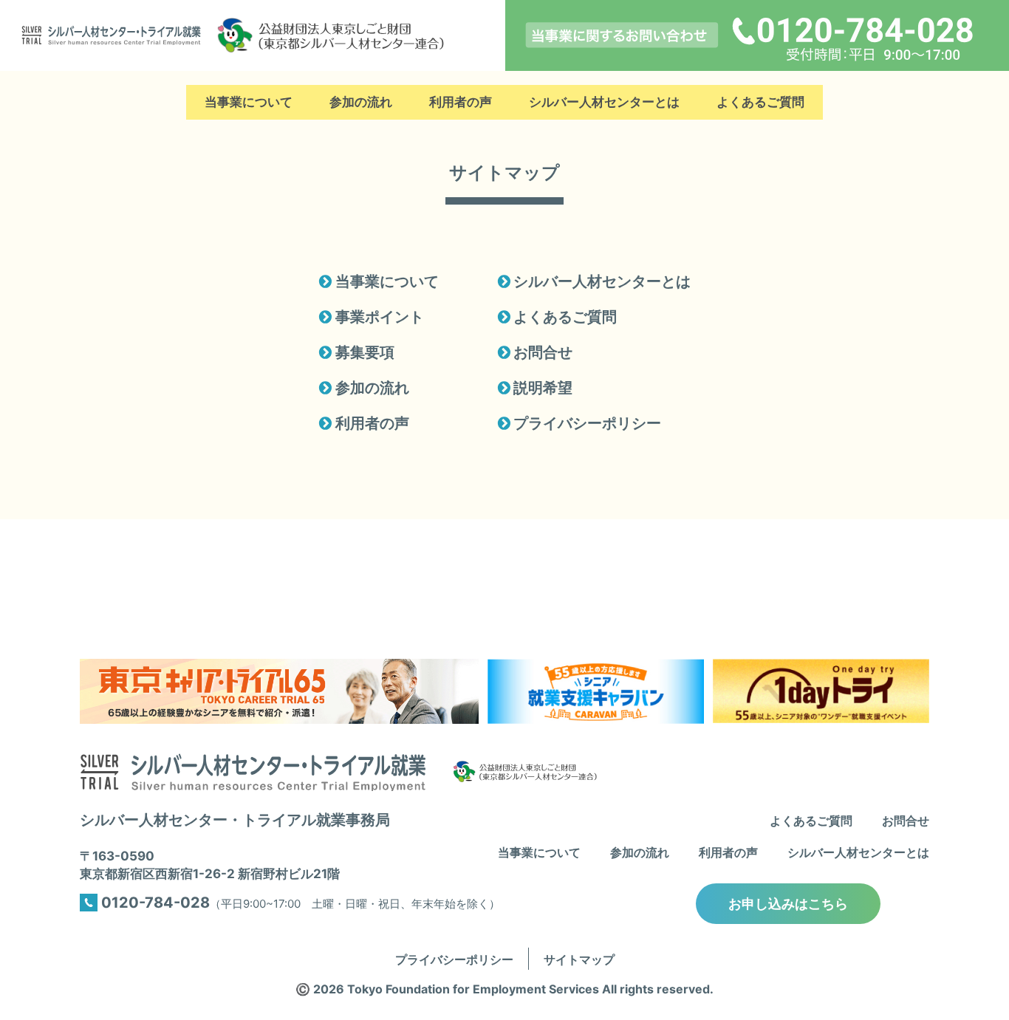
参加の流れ (360, 102)
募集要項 (363, 352)
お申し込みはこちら (788, 903)
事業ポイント (378, 317)
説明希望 (541, 388)
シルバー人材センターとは (604, 102)
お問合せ (541, 352)
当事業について (249, 102)
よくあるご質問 (760, 102)
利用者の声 (460, 102)
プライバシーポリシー (585, 423)
